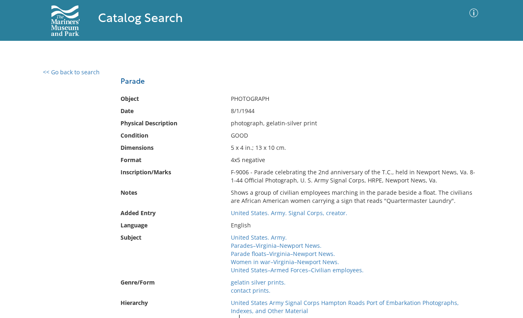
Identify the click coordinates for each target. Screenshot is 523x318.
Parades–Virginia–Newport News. (276, 245)
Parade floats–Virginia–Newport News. (283, 254)
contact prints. (250, 290)
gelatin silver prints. (258, 282)
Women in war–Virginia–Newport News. (285, 262)
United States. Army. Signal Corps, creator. (289, 213)
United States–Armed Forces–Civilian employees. (297, 270)
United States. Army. (259, 237)
